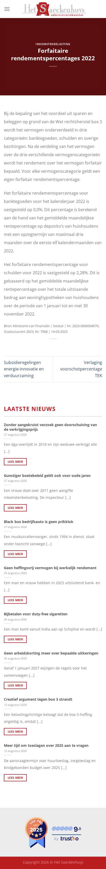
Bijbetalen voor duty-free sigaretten (35, 614)
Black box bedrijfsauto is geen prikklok (38, 521)
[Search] (100, 9)
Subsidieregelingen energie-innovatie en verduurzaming (24, 369)
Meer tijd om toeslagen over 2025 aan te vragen (46, 745)
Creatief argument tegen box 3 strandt (38, 699)
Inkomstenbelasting (53, 44)
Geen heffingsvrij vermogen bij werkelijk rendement (50, 568)
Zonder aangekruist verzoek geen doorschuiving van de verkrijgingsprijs (50, 427)
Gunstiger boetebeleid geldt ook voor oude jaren (47, 475)
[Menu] (7, 9)
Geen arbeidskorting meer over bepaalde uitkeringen (51, 653)
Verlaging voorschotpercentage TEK (81, 369)
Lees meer (15, 462)
